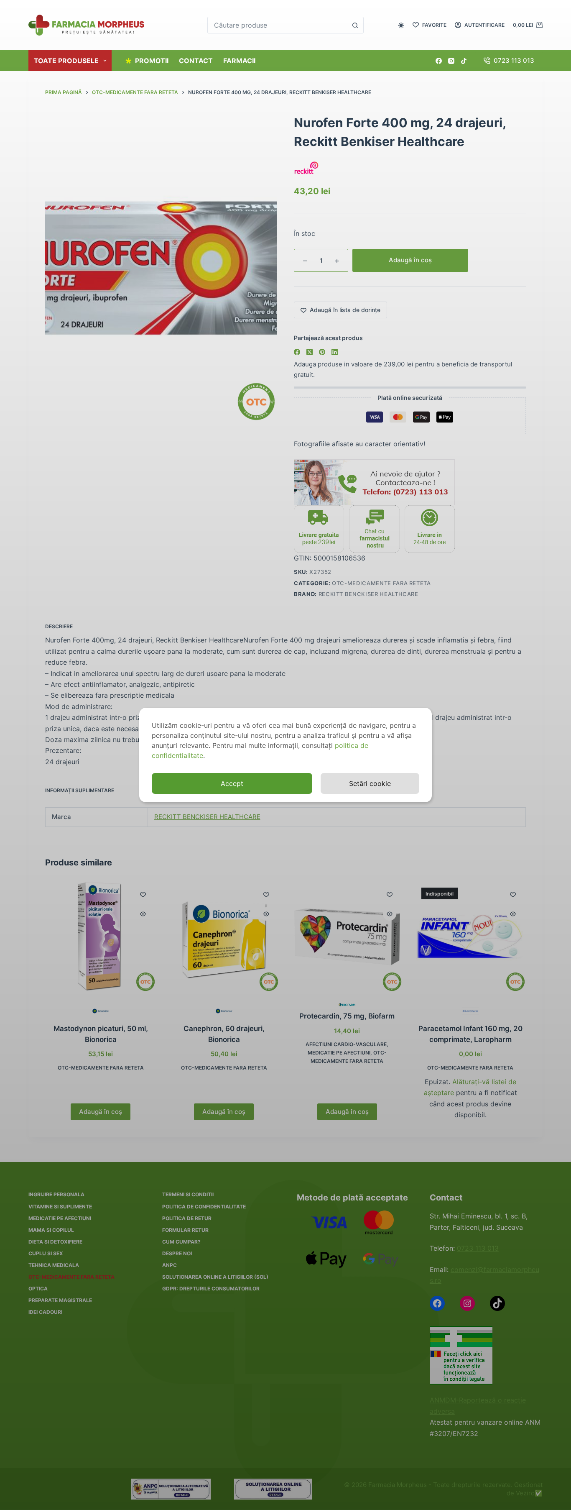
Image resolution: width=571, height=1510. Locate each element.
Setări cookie (370, 783)
